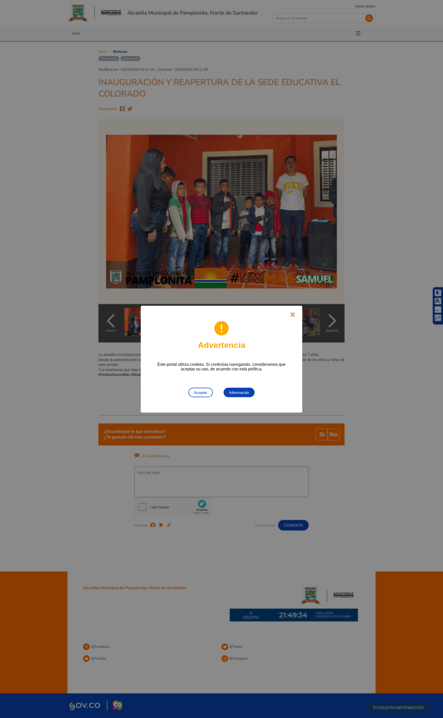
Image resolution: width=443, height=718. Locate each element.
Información (239, 392)
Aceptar (200, 392)
